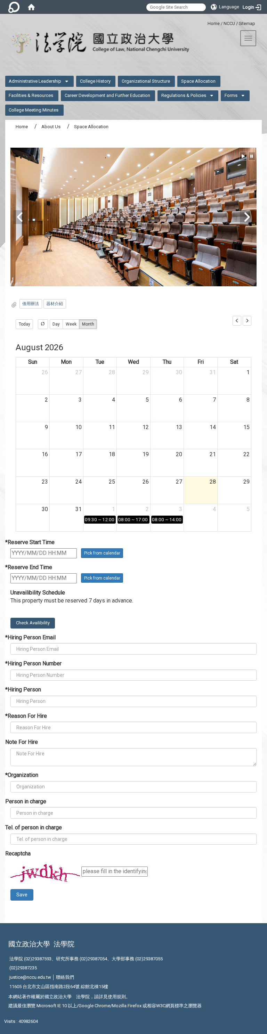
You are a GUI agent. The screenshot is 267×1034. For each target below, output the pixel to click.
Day (56, 324)
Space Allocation (198, 81)
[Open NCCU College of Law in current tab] (94, 43)
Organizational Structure (146, 81)
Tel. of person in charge (33, 827)
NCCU (229, 23)
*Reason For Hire (26, 716)
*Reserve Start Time (30, 542)
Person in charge (25, 801)
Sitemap (247, 23)
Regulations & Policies (183, 95)
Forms (231, 95)
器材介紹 (54, 303)
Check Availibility (33, 622)
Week (71, 324)
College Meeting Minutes (33, 110)
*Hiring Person (23, 689)
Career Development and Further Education (107, 95)
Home (214, 23)
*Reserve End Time (28, 567)
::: (205, 22)
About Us (50, 126)
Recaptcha (18, 853)
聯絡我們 (65, 977)
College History (95, 81)
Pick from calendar (102, 553)
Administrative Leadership (35, 81)
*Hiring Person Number (33, 663)
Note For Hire (21, 742)
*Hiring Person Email (30, 637)
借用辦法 (30, 303)
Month (88, 324)
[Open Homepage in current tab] (31, 7)
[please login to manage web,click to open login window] (14, 7)
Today (24, 324)
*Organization (21, 775)
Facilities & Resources (31, 95)
